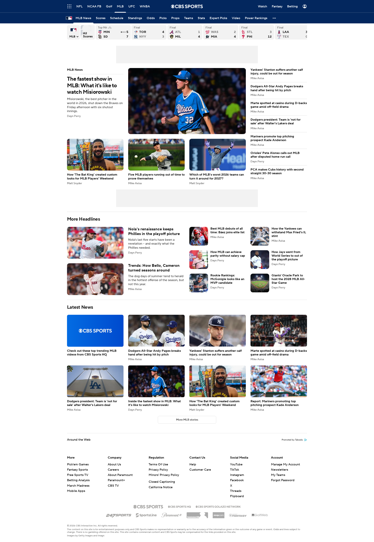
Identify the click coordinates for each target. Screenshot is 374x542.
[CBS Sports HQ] (179, 506)
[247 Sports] (118, 514)
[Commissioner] (197, 514)
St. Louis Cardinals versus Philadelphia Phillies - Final (256, 32)
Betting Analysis (78, 480)
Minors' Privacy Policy (164, 475)
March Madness (78, 486)
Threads (235, 491)
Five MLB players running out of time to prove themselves (156, 162)
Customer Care (200, 470)
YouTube (236, 464)
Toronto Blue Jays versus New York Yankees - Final (149, 32)
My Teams (278, 475)
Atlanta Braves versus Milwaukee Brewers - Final (184, 32)
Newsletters (279, 470)
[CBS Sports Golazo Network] (218, 506)
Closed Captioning (162, 482)
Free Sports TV (77, 475)
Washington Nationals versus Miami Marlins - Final (220, 32)
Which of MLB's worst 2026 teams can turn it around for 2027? (217, 162)
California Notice (161, 487)
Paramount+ (116, 480)
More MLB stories (187, 420)
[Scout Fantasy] (238, 515)
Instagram (237, 475)
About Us (114, 464)
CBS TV (113, 486)
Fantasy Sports (77, 470)
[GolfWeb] (260, 515)
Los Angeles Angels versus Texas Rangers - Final (292, 32)
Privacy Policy (158, 470)
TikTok (234, 470)
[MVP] (218, 514)
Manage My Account (285, 464)
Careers (113, 470)
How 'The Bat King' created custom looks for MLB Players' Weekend (95, 162)
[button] (69, 6)
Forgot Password (283, 480)
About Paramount (120, 475)
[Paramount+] (171, 514)
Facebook (237, 480)
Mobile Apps (76, 491)
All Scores (88, 32)
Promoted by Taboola (292, 440)
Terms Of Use (158, 464)
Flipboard (237, 496)
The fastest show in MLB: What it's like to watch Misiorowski (156, 101)
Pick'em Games (78, 464)
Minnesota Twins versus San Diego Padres (113, 32)
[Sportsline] (146, 514)
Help (192, 464)
